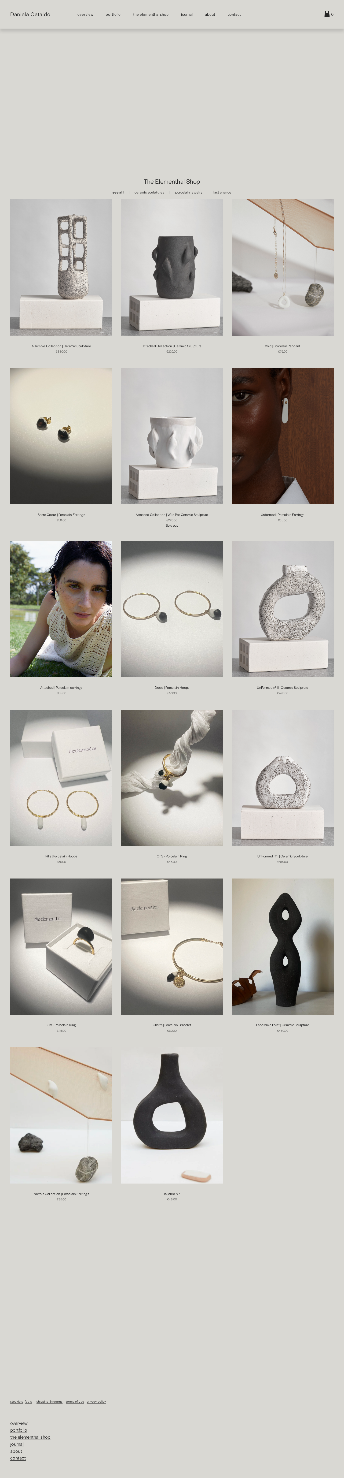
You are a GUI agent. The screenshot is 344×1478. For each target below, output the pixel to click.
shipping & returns (50, 1401)
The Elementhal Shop (151, 14)
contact (18, 1458)
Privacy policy (96, 1401)
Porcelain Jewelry (189, 192)
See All (118, 192)
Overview (85, 14)
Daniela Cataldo (30, 14)
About (210, 14)
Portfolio (113, 14)
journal (17, 1444)
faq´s (28, 1401)
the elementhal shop (30, 1437)
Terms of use (75, 1401)
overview (19, 1423)
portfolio (18, 1430)
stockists (16, 1401)
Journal (187, 14)
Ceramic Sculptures (149, 192)
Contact (234, 14)
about (16, 1451)
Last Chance (222, 192)
